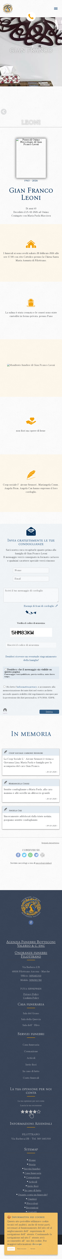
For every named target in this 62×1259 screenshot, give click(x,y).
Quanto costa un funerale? (33, 1195)
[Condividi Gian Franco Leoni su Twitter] (24, 856)
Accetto (11, 1249)
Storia (32, 1164)
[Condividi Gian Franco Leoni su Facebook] (18, 856)
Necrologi (32, 1203)
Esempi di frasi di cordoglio (40, 606)
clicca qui (37, 1244)
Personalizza (21, 1249)
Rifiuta (33, 1249)
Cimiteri (32, 1199)
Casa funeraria (33, 1173)
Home (32, 1160)
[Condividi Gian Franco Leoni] (42, 856)
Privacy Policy (31, 994)
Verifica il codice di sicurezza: (31, 623)
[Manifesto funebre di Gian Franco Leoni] (31, 365)
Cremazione (33, 1177)
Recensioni (32, 1208)
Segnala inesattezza (50, 843)
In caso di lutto (33, 1190)
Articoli (33, 1182)
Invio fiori (32, 1186)
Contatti (32, 1212)
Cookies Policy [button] (31, 998)
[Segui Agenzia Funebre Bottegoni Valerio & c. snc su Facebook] (31, 921)
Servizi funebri (32, 1169)
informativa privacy (27, 687)
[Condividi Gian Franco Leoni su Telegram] (36, 856)
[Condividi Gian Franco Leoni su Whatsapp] (30, 856)
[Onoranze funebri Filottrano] (10, 8)
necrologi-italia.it (44, 863)
